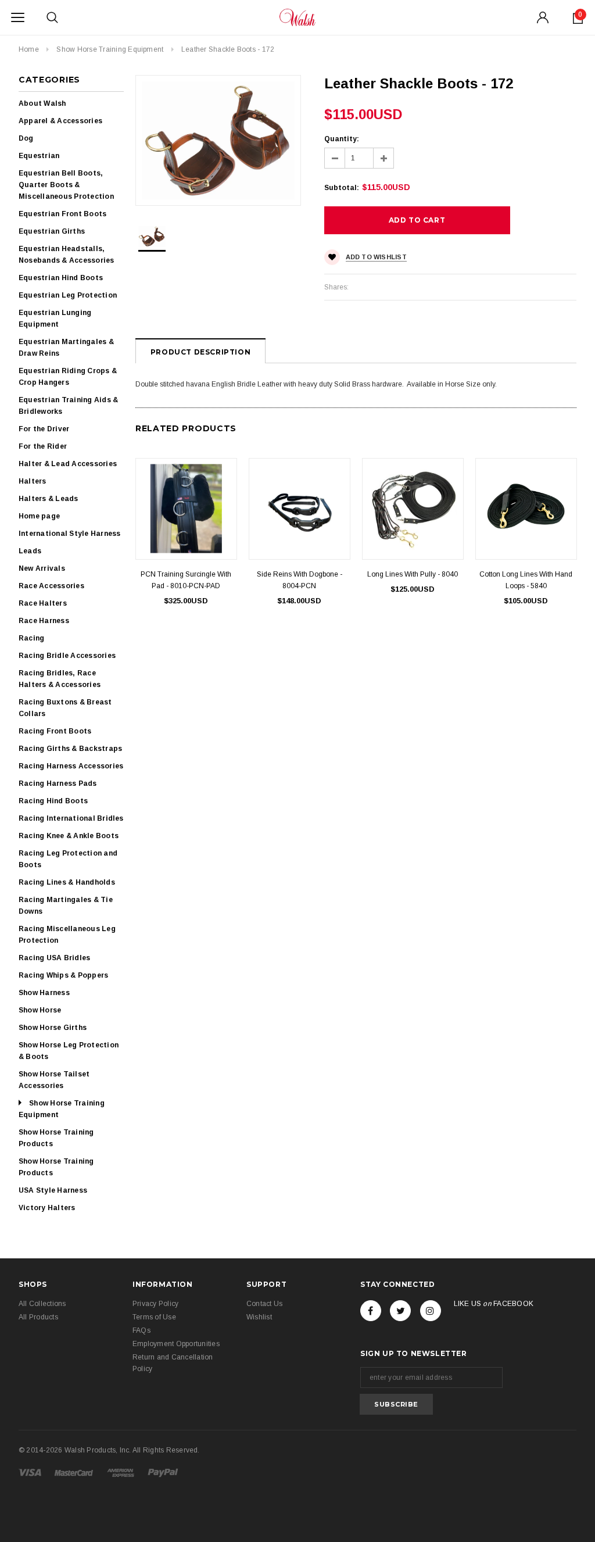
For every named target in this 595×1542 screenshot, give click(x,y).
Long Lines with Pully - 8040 (412, 574)
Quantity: (341, 139)
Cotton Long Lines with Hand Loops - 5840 (525, 580)
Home (29, 49)
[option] (218, 140)
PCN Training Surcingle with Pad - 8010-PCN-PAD (186, 580)
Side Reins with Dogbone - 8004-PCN (299, 580)
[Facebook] (370, 1310)
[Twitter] (400, 1310)
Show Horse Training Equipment (109, 49)
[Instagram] (430, 1310)
